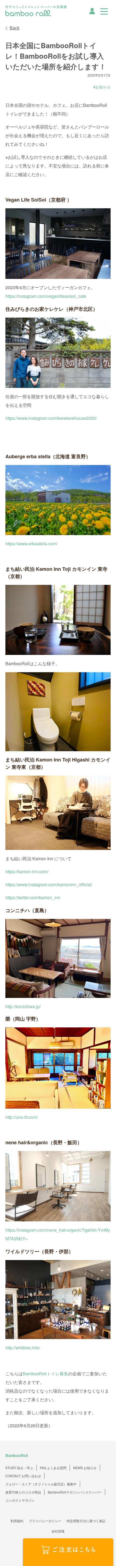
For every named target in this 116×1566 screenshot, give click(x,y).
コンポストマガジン (20, 1500)
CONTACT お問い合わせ (23, 1475)
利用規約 (17, 1520)
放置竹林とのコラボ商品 (23, 1492)
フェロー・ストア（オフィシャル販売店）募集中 (41, 1484)
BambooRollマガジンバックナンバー (75, 1492)
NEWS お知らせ (85, 1467)
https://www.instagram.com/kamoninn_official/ (48, 884)
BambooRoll (16, 1455)
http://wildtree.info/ (23, 1347)
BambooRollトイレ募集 (45, 1373)
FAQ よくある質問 (53, 1467)
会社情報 (58, 1531)
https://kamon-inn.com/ (26, 871)
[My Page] (92, 10)
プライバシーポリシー (45, 1520)
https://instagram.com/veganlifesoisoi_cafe (45, 296)
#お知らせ (102, 87)
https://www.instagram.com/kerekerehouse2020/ (51, 418)
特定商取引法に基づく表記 (86, 1520)
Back (14, 28)
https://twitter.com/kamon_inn (32, 897)
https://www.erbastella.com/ (31, 543)
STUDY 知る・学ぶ (19, 1467)
